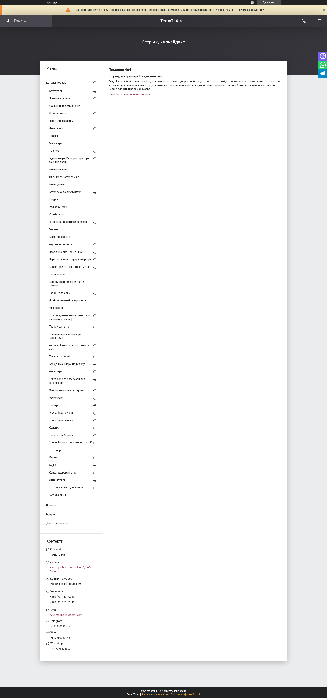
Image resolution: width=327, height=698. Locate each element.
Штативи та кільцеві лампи (66, 487)
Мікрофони (56, 307)
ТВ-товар (55, 450)
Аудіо (52, 465)
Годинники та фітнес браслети (68, 221)
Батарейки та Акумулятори (66, 191)
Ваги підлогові (58, 169)
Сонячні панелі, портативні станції (70, 442)
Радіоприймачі (58, 206)
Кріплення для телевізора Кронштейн (65, 336)
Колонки (54, 427)
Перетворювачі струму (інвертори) (70, 259)
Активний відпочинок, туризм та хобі (69, 347)
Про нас (51, 505)
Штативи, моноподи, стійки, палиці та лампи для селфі (70, 317)
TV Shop (54, 150)
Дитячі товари (58, 479)
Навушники (56, 128)
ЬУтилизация (57, 494)
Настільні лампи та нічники (66, 251)
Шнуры (53, 199)
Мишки (53, 229)
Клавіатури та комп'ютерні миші (69, 266)
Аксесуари (55, 371)
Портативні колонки (61, 120)
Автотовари (56, 90)
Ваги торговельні (60, 236)
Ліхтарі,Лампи (58, 113)
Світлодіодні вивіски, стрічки (67, 390)
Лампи (53, 457)
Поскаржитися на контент (155, 694)
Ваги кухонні (57, 184)
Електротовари (58, 405)
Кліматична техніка (61, 420)
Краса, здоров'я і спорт (63, 472)
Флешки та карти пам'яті (64, 177)
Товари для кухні (59, 356)
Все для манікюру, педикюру (67, 364)
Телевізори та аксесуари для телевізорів (67, 380)
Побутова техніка (59, 98)
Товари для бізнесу (61, 435)
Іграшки (54, 135)
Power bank (56, 397)
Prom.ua (181, 691)
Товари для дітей (59, 326)
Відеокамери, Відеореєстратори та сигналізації (69, 160)
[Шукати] (7, 21)
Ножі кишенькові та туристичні (68, 300)
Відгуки (50, 514)
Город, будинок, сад (61, 412)
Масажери (55, 143)
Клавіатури (56, 214)
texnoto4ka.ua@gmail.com (66, 614)
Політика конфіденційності (185, 694)
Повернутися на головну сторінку (129, 94)
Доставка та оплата (58, 523)
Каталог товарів (56, 82)
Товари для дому (59, 292)
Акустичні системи (60, 244)
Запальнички (57, 274)
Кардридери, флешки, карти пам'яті (66, 283)
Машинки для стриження (64, 105)
